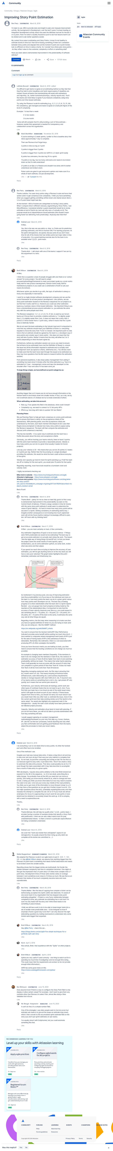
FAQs (37, 1128)
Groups (16, 11)
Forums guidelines (41, 1132)
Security (89, 1138)
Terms (81, 1138)
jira (78, 27)
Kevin (23, 943)
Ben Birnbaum (22, 987)
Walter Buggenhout (24, 854)
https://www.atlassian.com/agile (46, 477)
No (26, 1147)
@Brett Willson (31, 859)
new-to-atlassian (87, 27)
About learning (55, 1128)
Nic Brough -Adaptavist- (30, 1004)
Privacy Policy (70, 1138)
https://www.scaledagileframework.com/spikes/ (38, 970)
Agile (35, 11)
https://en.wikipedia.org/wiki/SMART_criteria (37, 628)
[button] (24, 381)
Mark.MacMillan (27, 134)
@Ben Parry (28, 928)
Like (18, 129)
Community (15, 3)
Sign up (21, 75)
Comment (16, 59)
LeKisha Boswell (22, 86)
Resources (54, 1132)
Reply (19, 181)
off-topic (98, 27)
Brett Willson (21, 270)
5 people (33, 177)
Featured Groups (26, 11)
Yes (21, 1147)
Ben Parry (14, 23)
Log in (14, 75)
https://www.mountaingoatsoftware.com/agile (50, 475)
